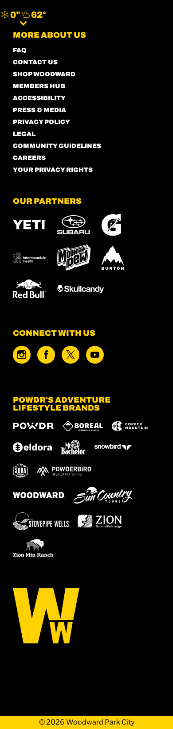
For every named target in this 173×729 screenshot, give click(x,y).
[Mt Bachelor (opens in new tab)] (73, 447)
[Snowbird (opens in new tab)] (113, 447)
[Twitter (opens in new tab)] (70, 355)
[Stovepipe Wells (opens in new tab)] (41, 521)
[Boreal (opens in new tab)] (83, 426)
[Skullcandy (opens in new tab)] (80, 289)
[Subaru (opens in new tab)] (73, 224)
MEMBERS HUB (39, 86)
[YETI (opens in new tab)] (29, 224)
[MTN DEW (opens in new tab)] (73, 257)
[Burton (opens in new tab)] (113, 258)
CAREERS (29, 158)
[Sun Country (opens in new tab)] (103, 495)
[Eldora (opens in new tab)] (32, 447)
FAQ (20, 50)
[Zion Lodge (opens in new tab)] (100, 521)
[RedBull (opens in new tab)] (29, 288)
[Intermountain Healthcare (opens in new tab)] (29, 257)
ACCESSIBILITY (39, 98)
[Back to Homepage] (86, 616)
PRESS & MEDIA (39, 110)
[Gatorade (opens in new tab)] (112, 225)
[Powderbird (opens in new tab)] (64, 471)
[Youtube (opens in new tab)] (95, 355)
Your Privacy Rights (53, 170)
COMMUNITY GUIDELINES (57, 146)
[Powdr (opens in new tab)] (33, 426)
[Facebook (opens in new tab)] (46, 355)
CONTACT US (35, 62)
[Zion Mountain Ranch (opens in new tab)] (33, 548)
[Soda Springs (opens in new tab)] (20, 470)
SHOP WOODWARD (44, 74)
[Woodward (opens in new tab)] (39, 495)
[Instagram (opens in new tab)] (22, 355)
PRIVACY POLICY (41, 122)
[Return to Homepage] (94, 18)
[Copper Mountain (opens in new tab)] (130, 426)
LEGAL (24, 134)
